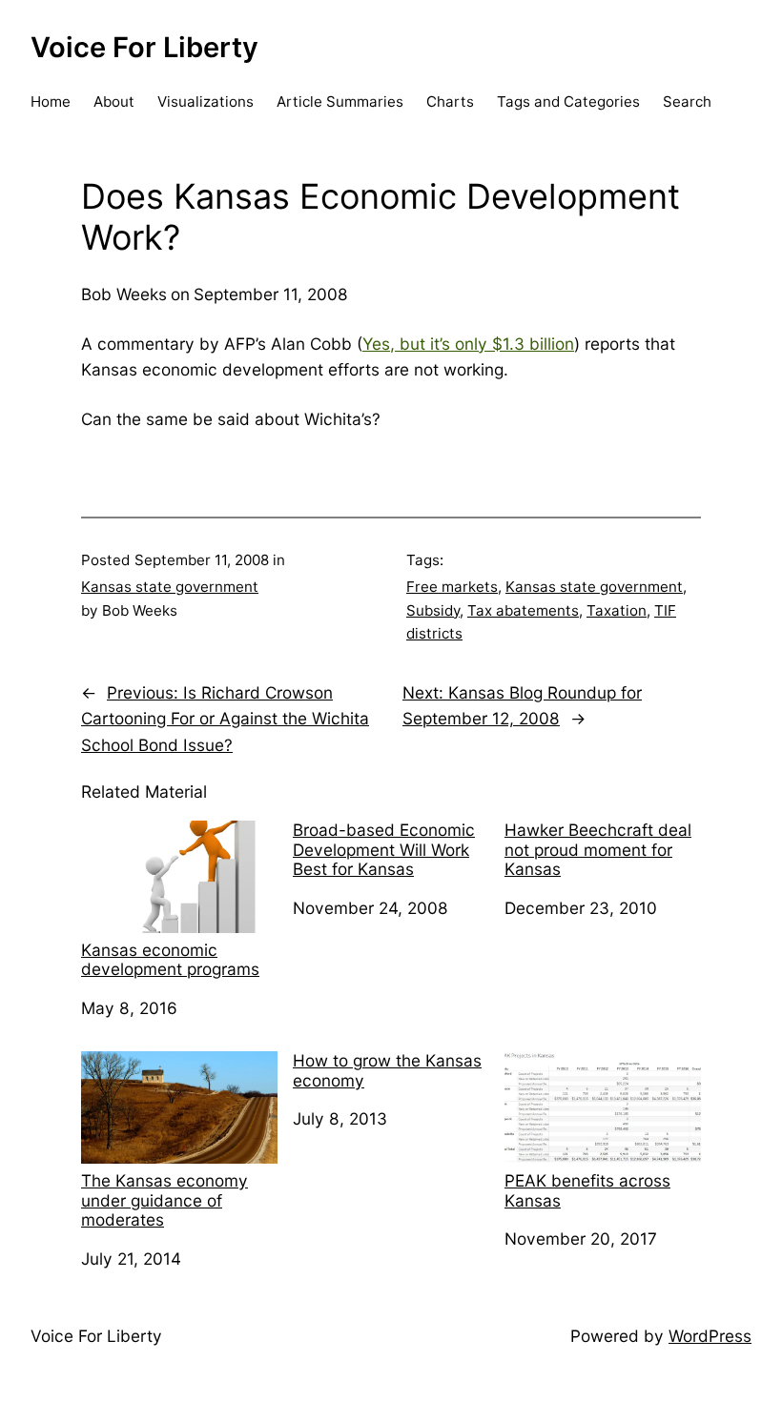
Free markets (452, 587)
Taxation (616, 610)
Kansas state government (169, 587)
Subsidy (433, 610)
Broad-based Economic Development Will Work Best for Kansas (384, 850)
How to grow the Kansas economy (387, 1070)
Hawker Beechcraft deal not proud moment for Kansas (597, 850)
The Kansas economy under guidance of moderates (164, 1199)
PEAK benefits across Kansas (587, 1190)
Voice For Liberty (144, 47)
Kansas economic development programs (170, 960)
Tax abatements (523, 610)
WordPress (710, 1336)
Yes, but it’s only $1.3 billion (468, 344)
